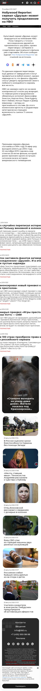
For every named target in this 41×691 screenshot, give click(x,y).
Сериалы (15, 26)
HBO (9, 26)
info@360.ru (20, 630)
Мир (4, 26)
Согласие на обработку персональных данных (20, 664)
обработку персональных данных (14, 677)
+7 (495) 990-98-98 (20, 634)
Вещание (20, 626)
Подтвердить (20, 686)
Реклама (20, 638)
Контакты (20, 622)
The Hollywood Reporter (23, 55)
